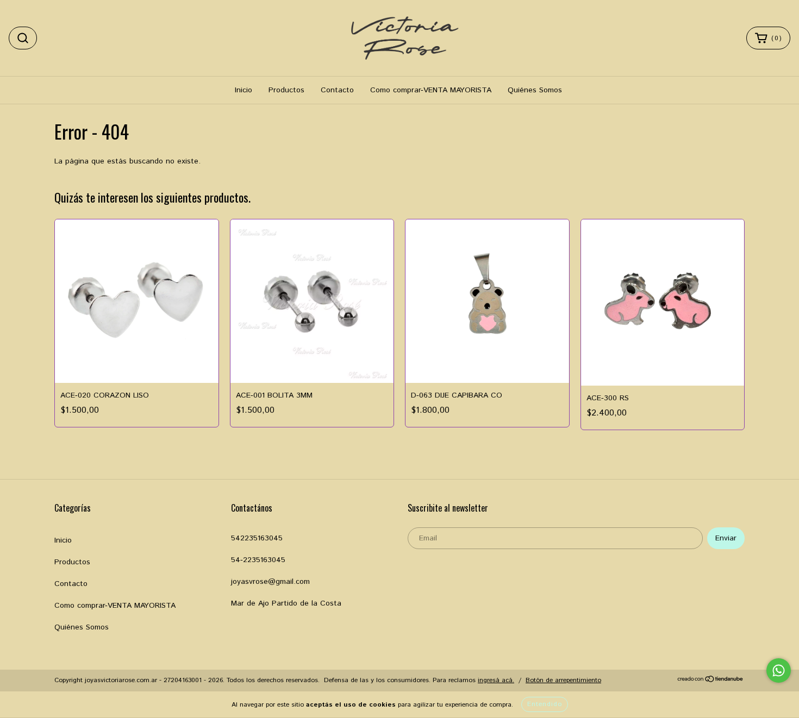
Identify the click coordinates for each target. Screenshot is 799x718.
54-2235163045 (258, 560)
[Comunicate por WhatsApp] (778, 670)
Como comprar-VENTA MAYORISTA (430, 90)
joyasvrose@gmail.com (270, 581)
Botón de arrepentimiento (563, 680)
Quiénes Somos (535, 90)
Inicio (243, 90)
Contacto (337, 90)
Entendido (544, 704)
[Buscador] (23, 38)
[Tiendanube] (711, 680)
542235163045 (257, 538)
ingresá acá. (496, 680)
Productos (286, 90)
